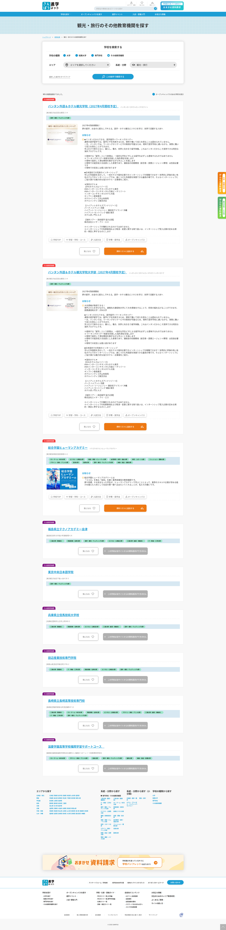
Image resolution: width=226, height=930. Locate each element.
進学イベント (71, 896)
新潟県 (51, 801)
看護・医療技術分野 (106, 816)
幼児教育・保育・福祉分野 (118, 820)
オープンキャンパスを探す (76, 892)
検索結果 (57, 37)
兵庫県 (64, 808)
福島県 (77, 795)
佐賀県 (56, 813)
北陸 (37, 806)
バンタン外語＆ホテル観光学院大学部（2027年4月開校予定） (87, 272)
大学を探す (46, 896)
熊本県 (64, 813)
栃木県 (56, 798)
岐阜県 (60, 803)
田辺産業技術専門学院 (62, 658)
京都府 (56, 808)
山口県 (69, 811)
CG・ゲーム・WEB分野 (119, 803)
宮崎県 (73, 813)
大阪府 (60, 808)
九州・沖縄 (39, 813)
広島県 (64, 811)
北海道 (51, 795)
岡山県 (60, 811)
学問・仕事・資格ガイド (105, 892)
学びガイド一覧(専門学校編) (106, 899)
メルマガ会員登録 (131, 907)
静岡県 (51, 803)
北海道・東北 (40, 795)
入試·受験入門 (71, 900)
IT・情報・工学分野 (106, 803)
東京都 (73, 798)
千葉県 (69, 798)
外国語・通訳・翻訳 (132, 799)
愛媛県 (82, 811)
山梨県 (56, 801)
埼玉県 (64, 798)
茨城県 (51, 798)
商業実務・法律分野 (118, 808)
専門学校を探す (48, 902)
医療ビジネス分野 (118, 811)
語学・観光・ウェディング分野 (106, 808)
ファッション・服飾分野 (118, 825)
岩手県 (60, 795)
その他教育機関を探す (50, 904)
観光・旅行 (142, 798)
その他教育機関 (157, 803)
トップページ (46, 37)
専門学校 (155, 801)
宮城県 (64, 795)
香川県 (77, 811)
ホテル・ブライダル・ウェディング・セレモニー (132, 804)
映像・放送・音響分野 (106, 833)
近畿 (37, 808)
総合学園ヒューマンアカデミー (68, 448)
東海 (37, 803)
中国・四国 (39, 811)
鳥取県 (51, 811)
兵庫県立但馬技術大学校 (63, 615)
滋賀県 (51, 808)
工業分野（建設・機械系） (106, 799)
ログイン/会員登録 (132, 896)
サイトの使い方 (157, 903)
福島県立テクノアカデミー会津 (67, 529)
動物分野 (116, 833)
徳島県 (73, 811)
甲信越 (38, 801)
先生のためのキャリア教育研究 (163, 896)
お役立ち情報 (156, 892)
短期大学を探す (48, 899)
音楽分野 (116, 828)
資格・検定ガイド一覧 (104, 904)
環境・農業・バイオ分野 (106, 838)
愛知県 (56, 803)
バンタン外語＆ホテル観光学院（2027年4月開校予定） (83, 106)
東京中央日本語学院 (60, 572)
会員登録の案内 (131, 902)
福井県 (60, 806)
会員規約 (128, 899)
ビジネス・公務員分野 (106, 812)
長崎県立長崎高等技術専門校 (66, 701)
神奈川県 (78, 798)
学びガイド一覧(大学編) (105, 896)
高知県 (86, 811)
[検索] (155, 8)
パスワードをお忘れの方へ (134, 904)
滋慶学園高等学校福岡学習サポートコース (76, 746)
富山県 (51, 806)
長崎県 (60, 813)
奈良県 (69, 808)
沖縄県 (83, 813)
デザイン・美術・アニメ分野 (106, 829)
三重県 (64, 803)
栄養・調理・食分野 (118, 816)
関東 (37, 798)
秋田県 (69, 795)
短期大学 (155, 798)
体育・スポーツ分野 (106, 825)
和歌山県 (73, 808)
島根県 (56, 811)
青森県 (56, 795)
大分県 (69, 813)
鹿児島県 (78, 813)
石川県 (56, 806)
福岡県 (51, 813)
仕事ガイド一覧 (102, 902)
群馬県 (60, 798)
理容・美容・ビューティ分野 (106, 820)
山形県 (73, 795)
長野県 (60, 801)
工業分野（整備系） (118, 799)
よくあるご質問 (157, 900)
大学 (154, 795)
